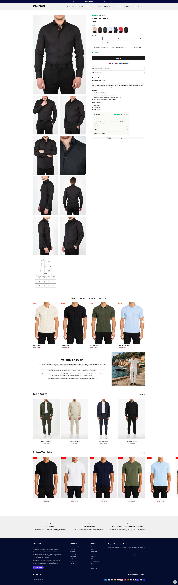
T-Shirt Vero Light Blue (160, 500)
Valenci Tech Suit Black (132, 441)
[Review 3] (95, 129)
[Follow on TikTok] (41, 575)
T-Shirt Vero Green (132, 500)
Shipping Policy (73, 558)
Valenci (63, 364)
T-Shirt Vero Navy (103, 500)
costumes (93, 566)
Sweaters (93, 556)
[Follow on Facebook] (34, 575)
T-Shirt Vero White (75, 500)
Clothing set (94, 551)
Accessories (89, 6)
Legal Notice (72, 551)
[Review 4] (96, 129)
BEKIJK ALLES (102, 298)
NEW (73, 6)
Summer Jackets (95, 561)
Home (68, 6)
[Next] (104, 1)
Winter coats (94, 558)
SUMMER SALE (107, 6)
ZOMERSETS (82, 298)
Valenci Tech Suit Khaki (46, 441)
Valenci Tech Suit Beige (74, 441)
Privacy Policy (73, 554)
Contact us (72, 549)
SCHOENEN (92, 298)
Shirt (92, 563)
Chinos (92, 546)
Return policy (73, 556)
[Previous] (73, 1)
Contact (119, 6)
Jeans (92, 549)
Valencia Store (73, 566)
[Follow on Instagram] (37, 575)
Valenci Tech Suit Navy (103, 441)
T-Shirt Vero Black (46, 500)
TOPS (73, 298)
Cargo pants (94, 568)
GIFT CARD (99, 6)
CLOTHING (80, 6)
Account (72, 563)
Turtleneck (93, 554)
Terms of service (73, 561)
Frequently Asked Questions (76, 546)
